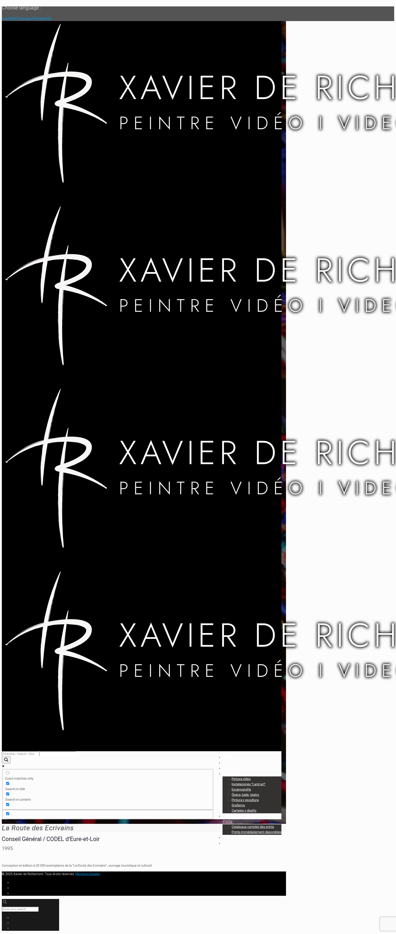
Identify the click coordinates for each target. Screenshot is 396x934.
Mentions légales (87, 874)
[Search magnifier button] (6, 760)
